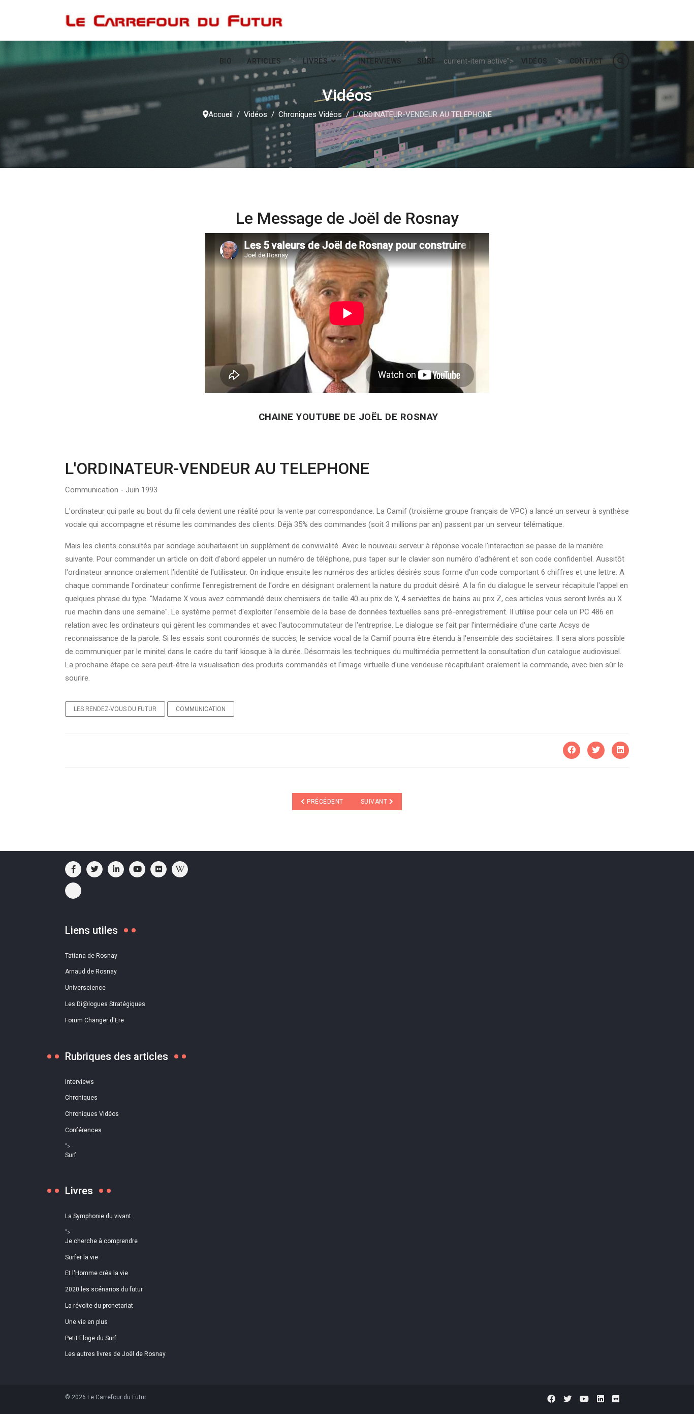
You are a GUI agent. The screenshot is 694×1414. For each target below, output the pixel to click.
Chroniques (81, 1097)
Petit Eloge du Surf (90, 1338)
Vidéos (534, 61)
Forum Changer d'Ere (94, 1020)
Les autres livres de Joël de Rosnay (115, 1354)
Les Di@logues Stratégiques (105, 1004)
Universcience (85, 987)
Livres (315, 61)
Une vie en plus (86, 1321)
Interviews (380, 61)
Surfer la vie (81, 1257)
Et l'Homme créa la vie (96, 1273)
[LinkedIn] (620, 750)
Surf (426, 61)
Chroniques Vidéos (92, 1113)
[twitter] (94, 869)
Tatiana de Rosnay (91, 955)
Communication (201, 709)
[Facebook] (571, 750)
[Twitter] (596, 750)
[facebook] (73, 869)
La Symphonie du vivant (98, 1216)
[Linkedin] (600, 1399)
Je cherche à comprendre (101, 1241)
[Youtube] (137, 869)
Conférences (83, 1130)
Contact (586, 61)
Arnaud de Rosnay (91, 971)
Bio (225, 61)
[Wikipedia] (180, 869)
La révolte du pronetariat (99, 1305)
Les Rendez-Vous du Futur (115, 709)
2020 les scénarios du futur (104, 1289)
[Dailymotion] (73, 890)
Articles (264, 61)
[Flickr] (158, 869)
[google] (116, 869)
